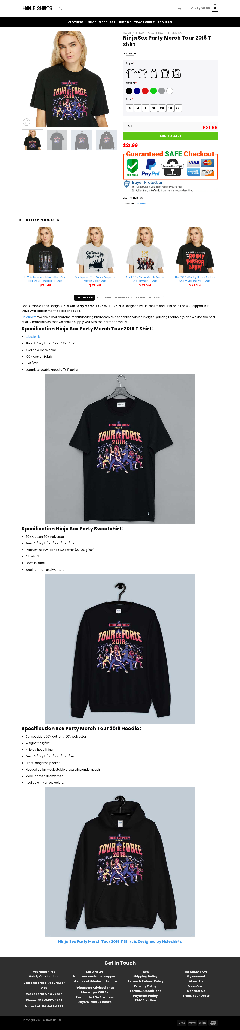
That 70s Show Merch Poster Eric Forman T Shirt (145, 279)
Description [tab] (84, 297)
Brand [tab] (140, 297)
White (170, 93)
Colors (131, 83)
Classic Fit (33, 337)
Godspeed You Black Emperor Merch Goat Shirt (95, 279)
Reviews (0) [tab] (156, 297)
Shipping (125, 22)
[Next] (110, 78)
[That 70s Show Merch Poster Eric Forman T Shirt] (145, 250)
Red (145, 93)
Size (129, 99)
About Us (164, 22)
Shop (92, 22)
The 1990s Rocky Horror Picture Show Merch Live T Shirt (195, 279)
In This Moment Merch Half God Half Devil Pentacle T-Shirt (45, 279)
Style (130, 63)
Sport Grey (162, 93)
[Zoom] (26, 122)
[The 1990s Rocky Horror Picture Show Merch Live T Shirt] (195, 250)
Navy (137, 93)
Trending (175, 33)
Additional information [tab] (114, 297)
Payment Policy (145, 996)
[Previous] (28, 78)
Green (154, 93)
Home (127, 33)
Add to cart (171, 136)
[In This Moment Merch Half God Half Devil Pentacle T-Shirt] (45, 250)
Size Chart (107, 22)
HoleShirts (29, 317)
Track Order (144, 22)
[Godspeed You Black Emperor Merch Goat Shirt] (95, 250)
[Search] (60, 8)
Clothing (75, 22)
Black (129, 93)
